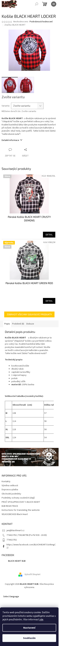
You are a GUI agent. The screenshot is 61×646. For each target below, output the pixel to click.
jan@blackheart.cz (15, 530)
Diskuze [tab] (30, 323)
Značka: (15, 24)
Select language (11, 596)
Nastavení (29, 628)
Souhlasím (29, 638)
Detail (49, 234)
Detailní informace (10, 140)
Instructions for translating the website (21, 510)
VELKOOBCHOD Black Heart (15, 514)
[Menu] (53, 4)
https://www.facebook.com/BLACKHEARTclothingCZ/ (31, 546)
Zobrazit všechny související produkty (29, 314)
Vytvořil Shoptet (32, 574)
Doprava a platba (10, 489)
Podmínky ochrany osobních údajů (18, 497)
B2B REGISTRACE (10, 506)
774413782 (12, 539)
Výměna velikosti (10, 485)
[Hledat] (36, 4)
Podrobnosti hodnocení (41, 21)
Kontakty (6, 481)
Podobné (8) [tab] (18, 323)
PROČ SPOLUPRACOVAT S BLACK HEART (21, 502)
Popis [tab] (7, 323)
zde (41, 619)
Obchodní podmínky (11, 493)
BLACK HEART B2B (17, 561)
